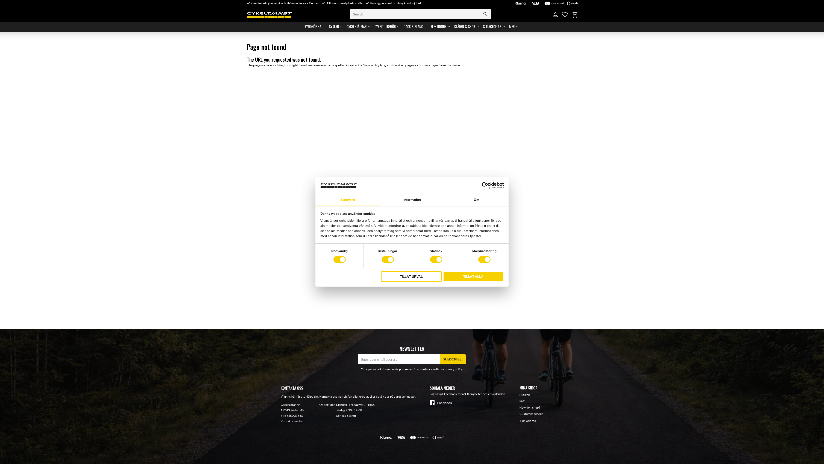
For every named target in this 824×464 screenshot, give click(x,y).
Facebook (444, 402)
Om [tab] (476, 199)
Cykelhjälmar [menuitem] (357, 26)
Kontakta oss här (292, 421)
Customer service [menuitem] (531, 413)
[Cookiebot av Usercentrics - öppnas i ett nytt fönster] (485, 185)
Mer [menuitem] (512, 26)
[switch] (388, 259)
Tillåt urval (411, 276)
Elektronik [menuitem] (439, 26)
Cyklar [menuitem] (334, 26)
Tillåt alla (473, 276)
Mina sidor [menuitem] (529, 388)
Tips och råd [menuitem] (528, 421)
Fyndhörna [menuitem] (313, 26)
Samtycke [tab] (347, 199)
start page (405, 65)
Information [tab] (412, 199)
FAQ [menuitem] (523, 401)
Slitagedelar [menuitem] (492, 26)
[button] (565, 14)
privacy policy (453, 369)
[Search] (485, 14)
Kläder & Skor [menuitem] (464, 26)
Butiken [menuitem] (525, 395)
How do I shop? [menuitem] (530, 407)
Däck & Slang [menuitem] (413, 26)
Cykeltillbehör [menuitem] (385, 26)
